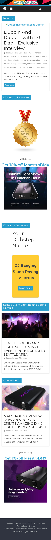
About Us (10, 523)
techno (29, 67)
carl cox (13, 57)
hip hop (13, 64)
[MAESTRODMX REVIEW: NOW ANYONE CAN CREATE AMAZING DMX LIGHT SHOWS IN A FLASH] (25, 387)
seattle (6, 67)
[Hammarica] (25, 2)
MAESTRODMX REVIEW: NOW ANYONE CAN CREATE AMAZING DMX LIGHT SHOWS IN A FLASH (25, 421)
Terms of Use (22, 526)
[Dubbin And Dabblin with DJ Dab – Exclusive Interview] (25, 25)
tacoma (22, 67)
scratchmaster (41, 64)
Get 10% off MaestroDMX (25, 165)
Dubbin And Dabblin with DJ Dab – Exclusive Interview (22, 40)
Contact (32, 526)
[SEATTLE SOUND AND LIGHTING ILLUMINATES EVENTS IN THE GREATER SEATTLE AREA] (25, 314)
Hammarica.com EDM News (16, 53)
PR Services (32, 523)
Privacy (42, 523)
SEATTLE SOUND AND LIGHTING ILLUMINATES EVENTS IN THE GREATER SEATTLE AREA (24, 348)
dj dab (42, 57)
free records (31, 60)
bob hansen (36, 53)
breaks (6, 57)
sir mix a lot (14, 67)
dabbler (24, 57)
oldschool (31, 64)
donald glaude (13, 60)
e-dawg (23, 60)
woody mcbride (39, 67)
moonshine (22, 64)
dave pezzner (33, 57)
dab (18, 57)
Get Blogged (21, 523)
